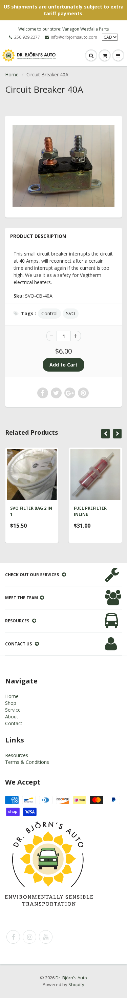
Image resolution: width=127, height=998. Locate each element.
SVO (70, 313)
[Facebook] (13, 937)
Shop (10, 703)
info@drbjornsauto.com (74, 37)
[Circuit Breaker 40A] (63, 166)
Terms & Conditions (27, 762)
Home (12, 74)
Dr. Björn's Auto (71, 978)
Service (13, 710)
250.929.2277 (27, 37)
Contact (13, 723)
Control (49, 313)
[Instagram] (29, 937)
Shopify (76, 984)
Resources (16, 755)
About (11, 716)
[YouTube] (45, 937)
